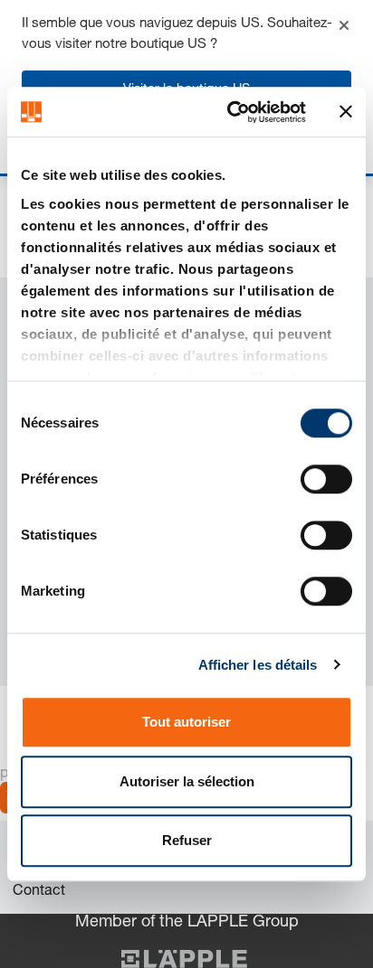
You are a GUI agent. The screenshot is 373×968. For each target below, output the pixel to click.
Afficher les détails (258, 664)
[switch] (326, 479)
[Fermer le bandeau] (346, 112)
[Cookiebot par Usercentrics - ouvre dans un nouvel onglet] (231, 112)
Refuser (187, 840)
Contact (39, 892)
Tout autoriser (186, 721)
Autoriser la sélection (187, 781)
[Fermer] (344, 25)
